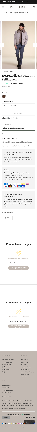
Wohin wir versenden (8, 360)
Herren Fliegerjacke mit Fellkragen (19, 13)
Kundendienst (6, 369)
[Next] (35, 45)
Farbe (4, 93)
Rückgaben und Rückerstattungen (13, 128)
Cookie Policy (24, 364)
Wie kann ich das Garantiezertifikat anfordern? (17, 142)
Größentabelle (6, 367)
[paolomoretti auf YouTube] (34, 417)
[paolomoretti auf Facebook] (27, 417)
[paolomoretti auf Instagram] (31, 417)
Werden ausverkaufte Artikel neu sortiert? (15, 146)
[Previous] (2, 45)
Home (5, 13)
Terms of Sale (24, 360)
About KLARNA (25, 369)
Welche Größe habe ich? (9, 138)
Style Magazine (6, 392)
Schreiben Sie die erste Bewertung (18, 268)
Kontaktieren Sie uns (8, 390)
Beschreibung (6, 124)
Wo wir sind (5, 387)
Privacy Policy (24, 362)
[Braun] (4, 97)
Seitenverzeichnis (26, 367)
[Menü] (3, 7)
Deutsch (5, 417)
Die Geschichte (6, 385)
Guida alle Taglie (11, 118)
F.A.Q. (3, 372)
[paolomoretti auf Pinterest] (29, 417)
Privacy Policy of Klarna (27, 372)
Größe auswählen (7, 102)
